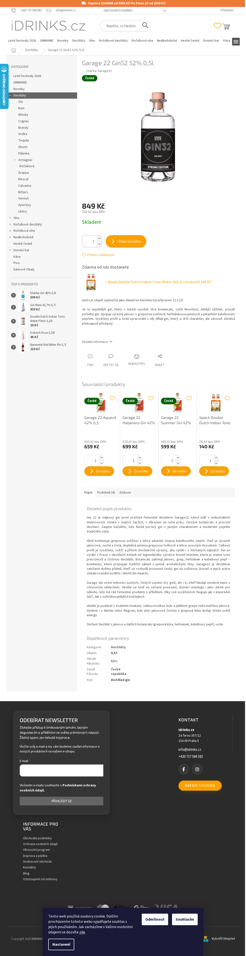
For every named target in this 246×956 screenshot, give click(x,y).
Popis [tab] (88, 492)
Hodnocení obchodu (37, 862)
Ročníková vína (24, 230)
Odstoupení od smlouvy (40, 879)
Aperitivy (24, 205)
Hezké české (22, 243)
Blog (26, 873)
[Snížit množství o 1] (99, 244)
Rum (21, 108)
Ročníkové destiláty (27, 224)
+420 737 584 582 (190, 756)
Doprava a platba (35, 856)
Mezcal (23, 179)
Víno (16, 218)
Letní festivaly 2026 (27, 76)
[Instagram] (197, 769)
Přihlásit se (61, 801)
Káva (16, 256)
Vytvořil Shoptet (223, 939)
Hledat (143, 26)
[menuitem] (22, 41)
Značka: (99, 71)
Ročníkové (27, 166)
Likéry (22, 211)
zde (82, 932)
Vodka (22, 134)
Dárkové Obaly (24, 269)
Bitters (23, 192)
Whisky (23, 114)
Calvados (24, 185)
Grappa (23, 172)
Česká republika (118, 671)
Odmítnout (155, 919)
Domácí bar (21, 250)
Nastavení (61, 944)
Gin (20, 101)
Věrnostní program (36, 850)
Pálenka (23, 153)
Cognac (23, 121)
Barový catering (200, 785)
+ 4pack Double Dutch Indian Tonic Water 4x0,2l (158, 282)
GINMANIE (20, 82)
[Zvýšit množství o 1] (99, 238)
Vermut (23, 198)
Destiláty (19, 95)
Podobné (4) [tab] (106, 492)
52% (114, 661)
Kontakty (29, 867)
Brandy (23, 127)
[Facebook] (183, 769)
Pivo (16, 263)
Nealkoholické (23, 237)
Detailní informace (95, 342)
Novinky (19, 89)
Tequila (23, 140)
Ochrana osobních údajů (40, 844)
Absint (22, 147)
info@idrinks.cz (189, 749)
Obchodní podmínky (118, 10)
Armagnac (25, 160)
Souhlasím (185, 919)
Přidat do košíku (129, 241)
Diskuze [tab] (125, 492)
